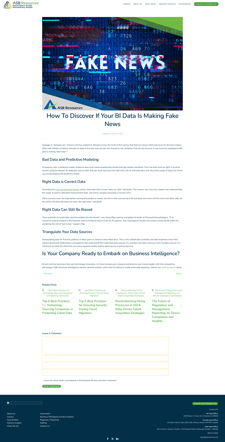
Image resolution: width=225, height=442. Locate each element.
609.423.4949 (213, 433)
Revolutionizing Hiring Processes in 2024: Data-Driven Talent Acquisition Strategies (130, 307)
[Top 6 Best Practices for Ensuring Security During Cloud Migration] (94, 290)
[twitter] (112, 439)
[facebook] (108, 439)
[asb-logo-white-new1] (24, 402)
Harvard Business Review (67, 189)
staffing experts (168, 267)
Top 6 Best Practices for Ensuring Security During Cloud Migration (93, 307)
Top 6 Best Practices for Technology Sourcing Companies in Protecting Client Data (57, 307)
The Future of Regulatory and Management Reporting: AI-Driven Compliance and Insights (166, 311)
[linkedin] (117, 439)
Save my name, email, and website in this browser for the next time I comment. (81, 380)
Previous (48, 273)
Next (178, 273)
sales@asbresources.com (209, 437)
